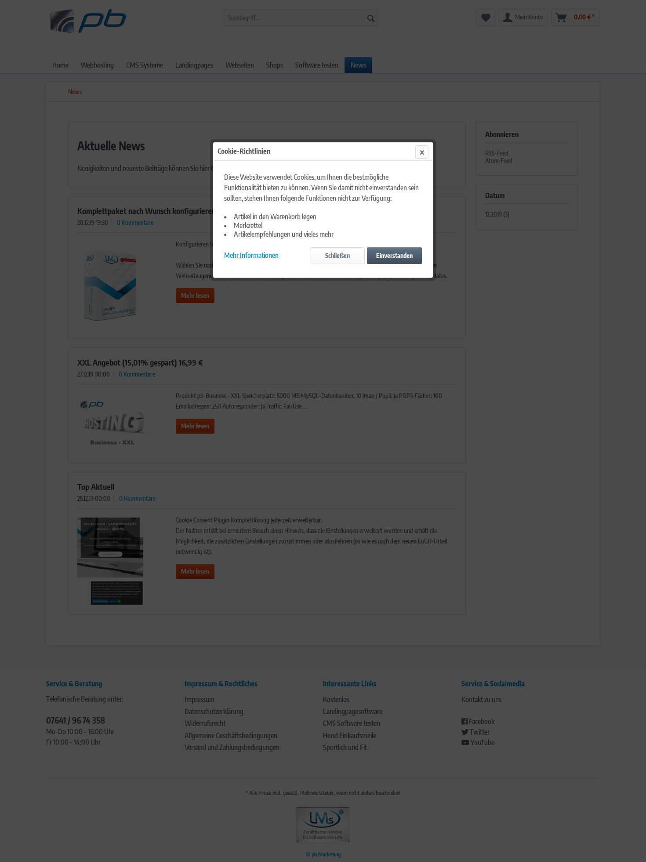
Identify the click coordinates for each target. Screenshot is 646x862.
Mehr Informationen (251, 255)
